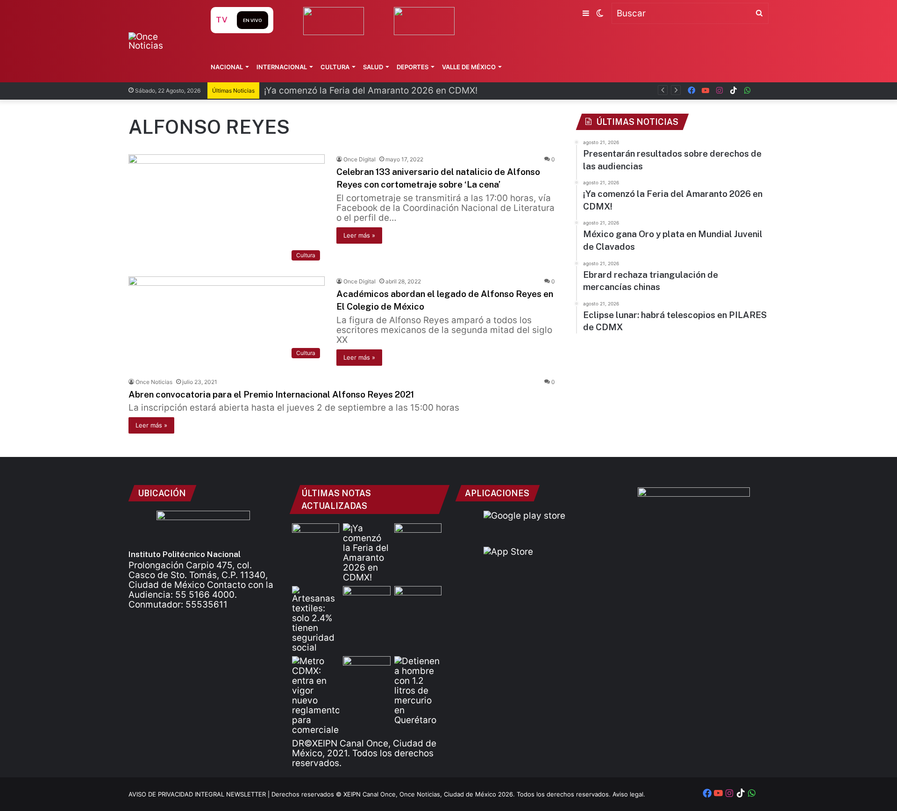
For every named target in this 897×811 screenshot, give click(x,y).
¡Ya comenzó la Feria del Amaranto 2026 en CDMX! (370, 90)
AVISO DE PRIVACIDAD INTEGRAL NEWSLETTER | (199, 794)
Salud (373, 67)
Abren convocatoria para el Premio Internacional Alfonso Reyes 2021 (271, 394)
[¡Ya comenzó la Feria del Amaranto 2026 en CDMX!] (366, 552)
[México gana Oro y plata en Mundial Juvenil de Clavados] (417, 536)
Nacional (227, 67)
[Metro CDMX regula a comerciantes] (315, 695)
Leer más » (359, 235)
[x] (762, 90)
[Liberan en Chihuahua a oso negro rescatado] (417, 599)
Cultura (334, 67)
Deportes (412, 67)
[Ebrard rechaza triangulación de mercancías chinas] (366, 599)
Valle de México (469, 67)
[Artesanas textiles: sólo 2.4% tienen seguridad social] (315, 619)
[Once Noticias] (160, 41)
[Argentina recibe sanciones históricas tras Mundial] (366, 669)
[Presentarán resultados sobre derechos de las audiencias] (315, 536)
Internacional (281, 67)
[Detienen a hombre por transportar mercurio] (417, 690)
